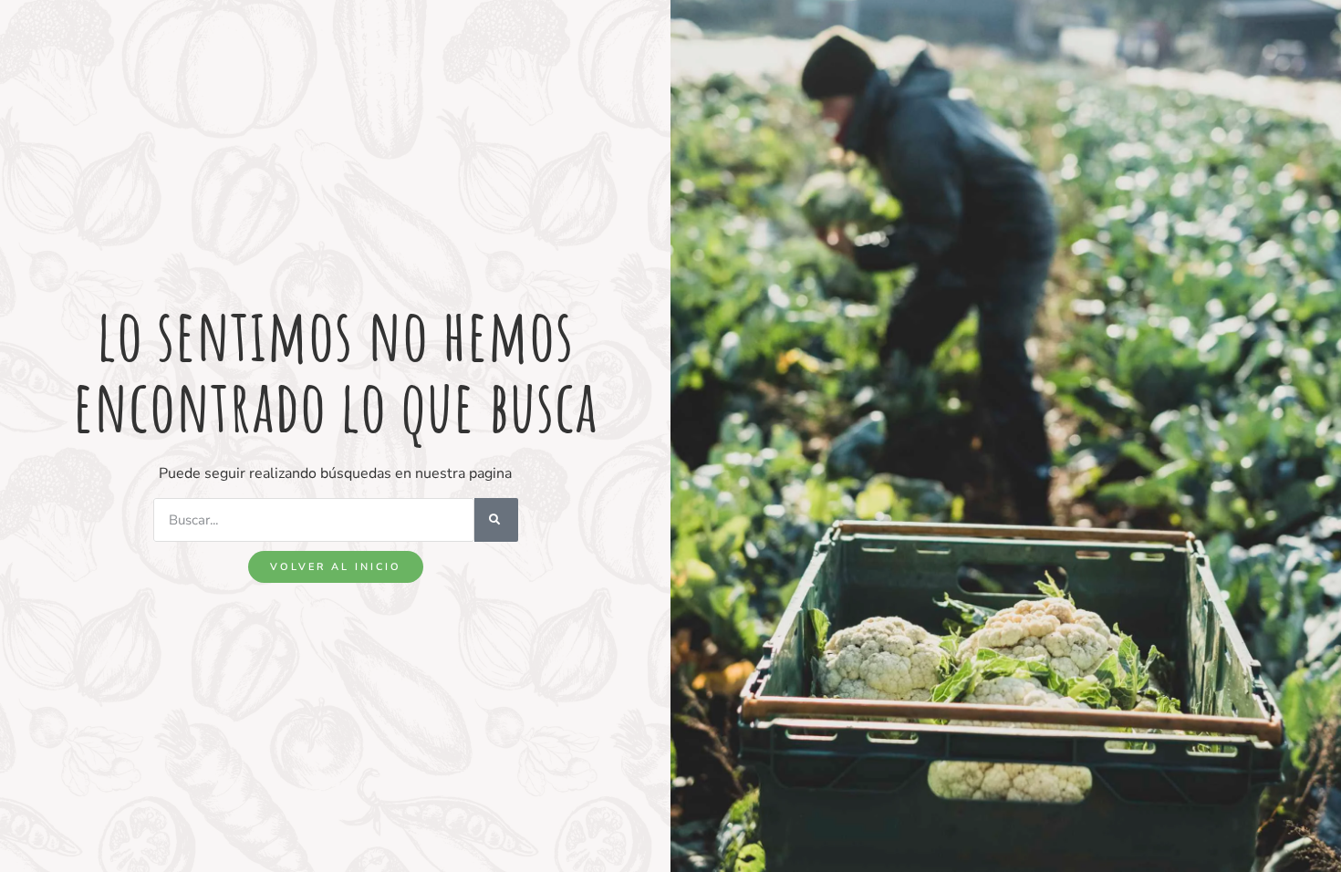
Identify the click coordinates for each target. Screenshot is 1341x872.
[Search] (496, 520)
